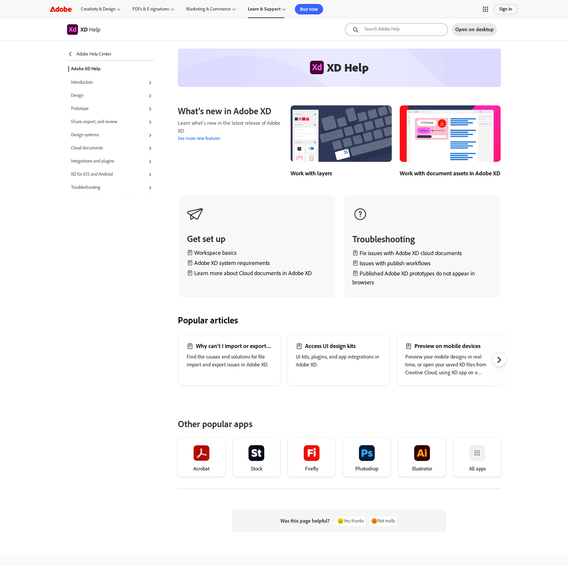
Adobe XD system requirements (232, 263)
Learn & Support (264, 9)
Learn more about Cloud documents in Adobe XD (253, 273)
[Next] (499, 359)
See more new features (199, 138)
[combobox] (396, 29)
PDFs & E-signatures (150, 9)
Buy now (309, 9)
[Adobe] (60, 9)
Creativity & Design (98, 9)
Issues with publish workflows (395, 263)
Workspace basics (215, 252)
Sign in (505, 9)
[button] (485, 9)
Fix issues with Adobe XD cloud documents (411, 253)
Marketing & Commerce (208, 9)
